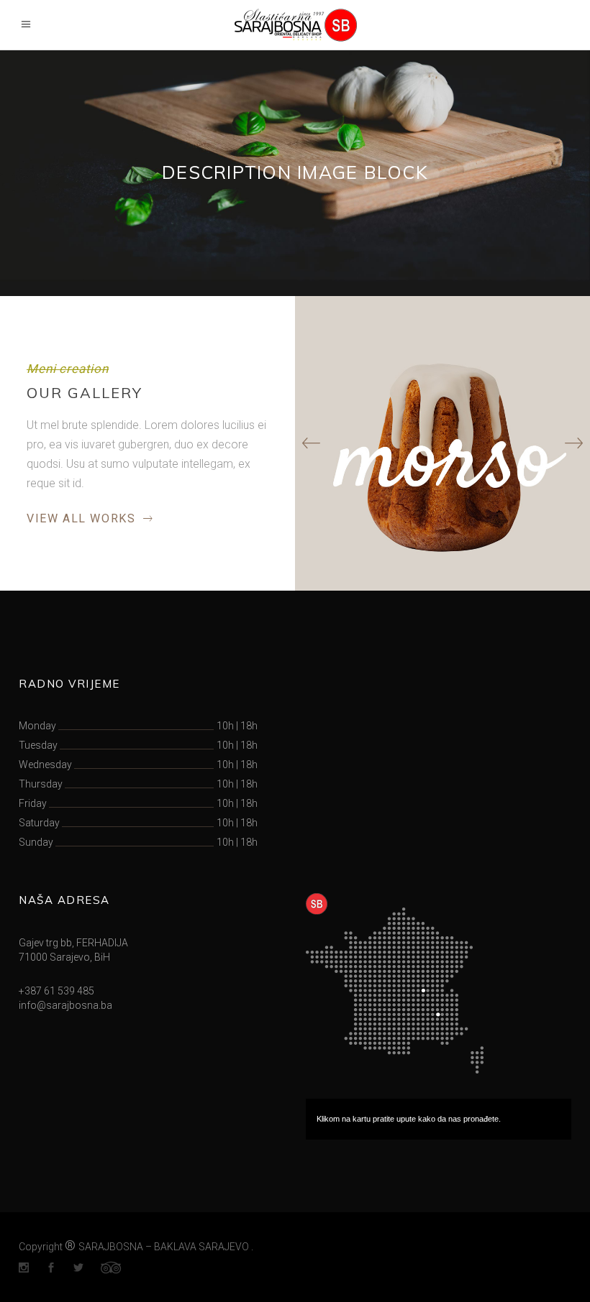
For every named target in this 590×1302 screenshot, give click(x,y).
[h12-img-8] (442, 443)
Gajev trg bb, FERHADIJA (73, 942)
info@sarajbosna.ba (65, 1005)
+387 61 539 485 (56, 991)
